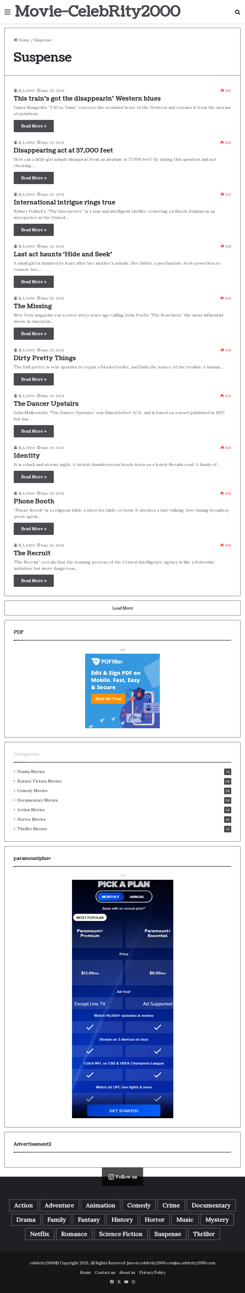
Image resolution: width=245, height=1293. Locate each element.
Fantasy (89, 1219)
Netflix (39, 1234)
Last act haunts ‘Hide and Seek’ (63, 254)
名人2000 (26, 90)
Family (57, 1219)
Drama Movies (31, 771)
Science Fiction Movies (39, 781)
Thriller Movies (32, 828)
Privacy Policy (152, 1272)
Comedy (139, 1205)
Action (23, 1205)
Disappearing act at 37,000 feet (63, 150)
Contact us (105, 1272)
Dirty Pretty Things (45, 358)
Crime (171, 1205)
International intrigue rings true (64, 202)
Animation (100, 1205)
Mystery (217, 1219)
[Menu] (7, 14)
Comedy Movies (32, 790)
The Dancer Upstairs (46, 404)
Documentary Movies (37, 800)
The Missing (33, 306)
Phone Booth (34, 501)
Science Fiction (121, 1234)
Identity (27, 456)
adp (122, 649)
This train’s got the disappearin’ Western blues (87, 99)
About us (127, 1272)
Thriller (204, 1234)
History (122, 1219)
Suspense (167, 1234)
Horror (155, 1219)
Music (185, 1219)
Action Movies (31, 809)
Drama (26, 1219)
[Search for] (238, 14)
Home (23, 40)
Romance (74, 1234)
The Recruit (32, 553)
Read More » (33, 126)
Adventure (59, 1205)
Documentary (211, 1205)
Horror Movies (31, 819)
